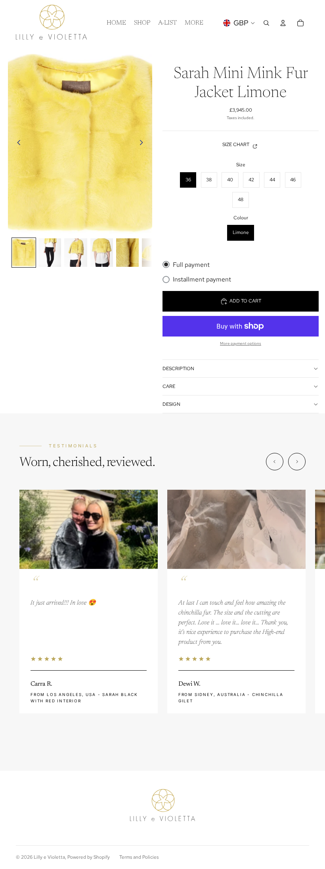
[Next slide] (143, 143)
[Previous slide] (16, 143)
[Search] (266, 23)
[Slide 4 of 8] (101, 252)
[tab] (148, 737)
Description (178, 368)
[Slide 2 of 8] (49, 252)
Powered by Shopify (88, 857)
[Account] (283, 23)
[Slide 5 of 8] (127, 252)
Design (171, 404)
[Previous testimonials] (274, 461)
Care (168, 386)
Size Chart (235, 144)
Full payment (191, 265)
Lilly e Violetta (49, 857)
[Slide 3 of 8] (75, 252)
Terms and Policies (139, 857)
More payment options (240, 343)
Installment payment (202, 279)
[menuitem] (194, 23)
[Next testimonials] (297, 461)
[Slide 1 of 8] (23, 252)
